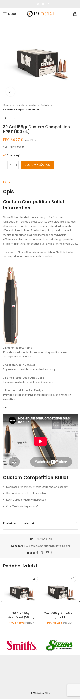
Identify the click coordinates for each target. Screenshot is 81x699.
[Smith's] (21, 645)
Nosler (33, 105)
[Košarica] (75, 14)
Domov (7, 105)
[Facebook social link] (33, 4)
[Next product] (14, 118)
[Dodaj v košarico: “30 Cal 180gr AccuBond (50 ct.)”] (34, 578)
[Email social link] (43, 4)
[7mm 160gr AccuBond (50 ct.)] (59, 591)
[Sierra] (59, 645)
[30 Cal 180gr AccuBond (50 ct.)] (21, 591)
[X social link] (37, 4)
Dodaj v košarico (37, 164)
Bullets (45, 105)
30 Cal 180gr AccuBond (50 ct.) (21, 615)
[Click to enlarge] (10, 91)
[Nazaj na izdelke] (10, 118)
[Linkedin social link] (48, 4)
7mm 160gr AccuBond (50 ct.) (59, 615)
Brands (20, 105)
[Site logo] (40, 13)
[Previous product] (5, 118)
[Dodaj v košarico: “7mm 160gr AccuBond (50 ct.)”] (72, 578)
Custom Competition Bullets (22, 109)
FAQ (5, 407)
